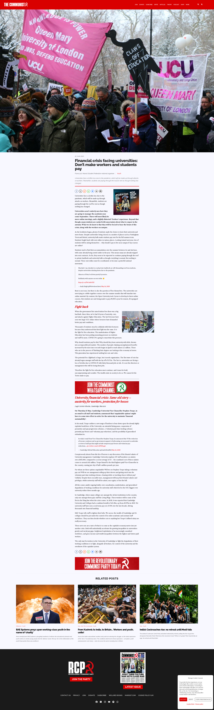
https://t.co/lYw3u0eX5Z (86, 282)
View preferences (203, 699)
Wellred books (115, 695)
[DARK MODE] (201, 4)
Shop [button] (182, 4)
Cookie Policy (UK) (145, 695)
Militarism (18, 626)
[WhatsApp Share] (88, 191)
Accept (183, 699)
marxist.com (130, 695)
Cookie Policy (191, 704)
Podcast (176, 4)
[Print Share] (100, 191)
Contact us (66, 695)
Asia (79, 626)
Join (136, 4)
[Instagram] (105, 702)
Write (156, 4)
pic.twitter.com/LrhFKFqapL (96, 446)
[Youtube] (109, 702)
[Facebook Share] (76, 191)
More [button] (187, 4)
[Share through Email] (96, 191)
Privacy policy (199, 704)
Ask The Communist (86, 626)
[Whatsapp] (117, 702)
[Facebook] (96, 702)
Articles (162, 4)
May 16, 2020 (105, 286)
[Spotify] (113, 702)
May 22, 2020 (116, 450)
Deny (191, 699)
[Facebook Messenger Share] (92, 191)
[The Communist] (15, 5)
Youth (119, 173)
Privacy (76, 695)
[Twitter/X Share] (80, 191)
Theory (169, 4)
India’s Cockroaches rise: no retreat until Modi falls (166, 629)
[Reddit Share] (84, 191)
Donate (141, 4)
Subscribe (149, 4)
